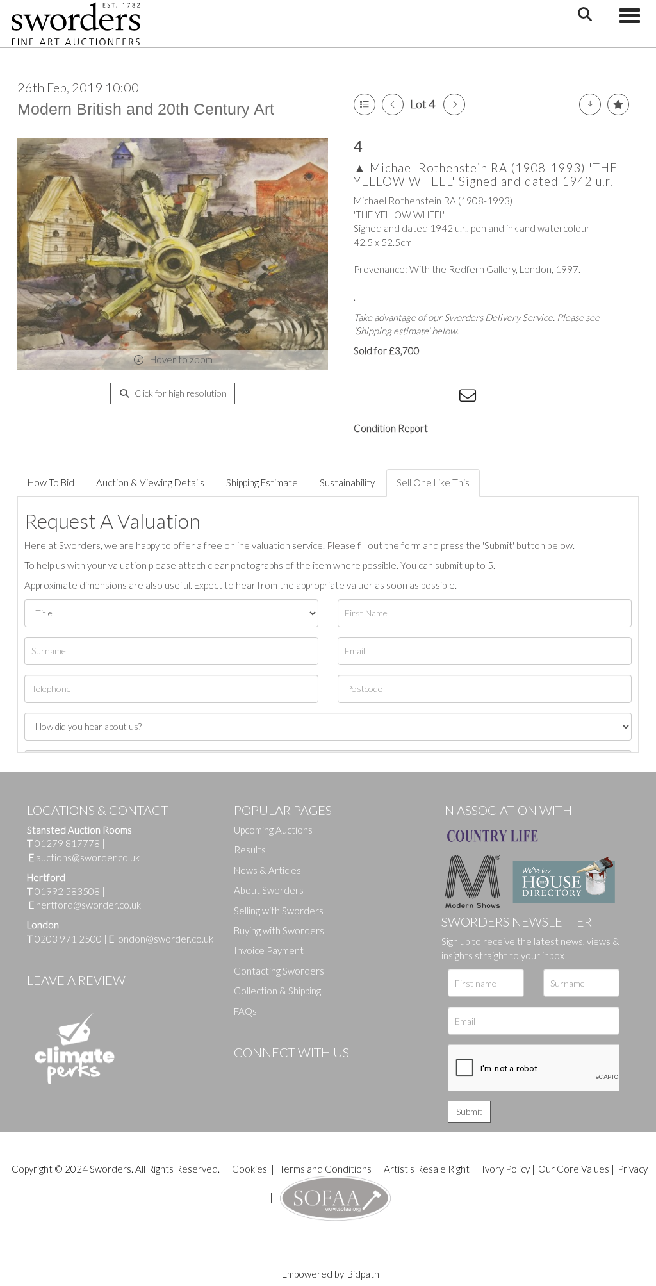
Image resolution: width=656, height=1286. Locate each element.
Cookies (249, 1169)
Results (250, 849)
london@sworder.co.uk (161, 938)
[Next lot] (454, 104)
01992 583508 (67, 891)
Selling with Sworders (279, 910)
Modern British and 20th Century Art (145, 109)
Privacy (633, 1169)
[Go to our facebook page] (246, 1074)
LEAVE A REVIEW (76, 979)
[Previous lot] (393, 104)
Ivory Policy (506, 1169)
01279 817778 (67, 843)
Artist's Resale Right (427, 1169)
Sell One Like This (433, 482)
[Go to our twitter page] (272, 1074)
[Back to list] (364, 104)
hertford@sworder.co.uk (88, 905)
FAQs (245, 1011)
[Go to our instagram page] (444, 398)
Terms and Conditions (326, 1169)
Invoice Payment (269, 950)
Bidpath (363, 1274)
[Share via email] (469, 398)
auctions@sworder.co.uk (84, 857)
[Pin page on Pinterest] (418, 398)
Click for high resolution (180, 393)
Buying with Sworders (279, 930)
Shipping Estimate (262, 482)
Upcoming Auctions (273, 830)
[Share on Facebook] (366, 398)
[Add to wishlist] (618, 104)
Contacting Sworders (279, 971)
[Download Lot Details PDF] (590, 104)
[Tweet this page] (392, 398)
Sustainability (347, 482)
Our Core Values (573, 1169)
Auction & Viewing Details (150, 482)
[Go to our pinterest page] (298, 1074)
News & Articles (267, 870)
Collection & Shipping (277, 990)
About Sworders (269, 890)
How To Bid (51, 482)
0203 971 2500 (68, 938)
